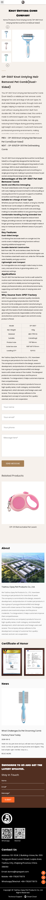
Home (5, 20)
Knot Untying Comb (24, 20)
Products (12, 20)
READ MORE (6, 754)
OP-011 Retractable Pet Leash (23, 527)
